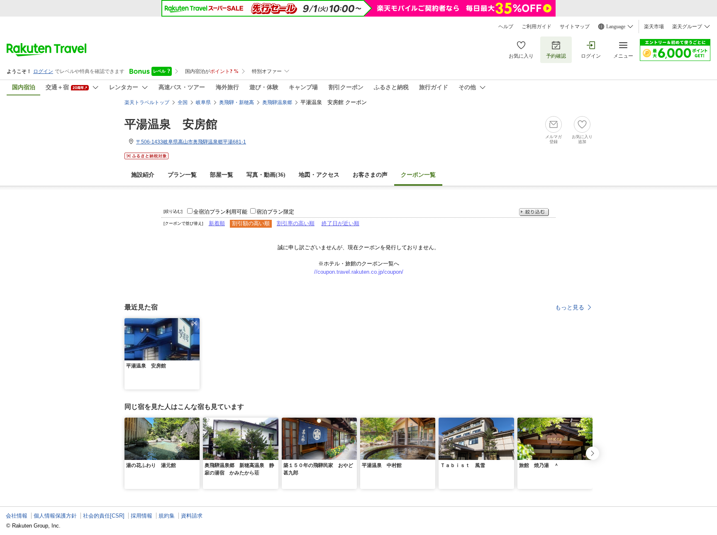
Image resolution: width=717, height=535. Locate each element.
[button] (195, 323)
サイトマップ (575, 26)
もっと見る (569, 307)
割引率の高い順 (296, 223)
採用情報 (141, 516)
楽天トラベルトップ (146, 102)
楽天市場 (654, 26)
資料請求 (191, 516)
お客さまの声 (370, 175)
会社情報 (16, 516)
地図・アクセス (319, 175)
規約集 (167, 516)
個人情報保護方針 (55, 516)
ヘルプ (505, 26)
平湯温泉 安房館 (170, 124)
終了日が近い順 (340, 223)
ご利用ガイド (536, 26)
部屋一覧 (221, 175)
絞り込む (534, 212)
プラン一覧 (182, 175)
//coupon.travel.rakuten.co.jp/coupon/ (358, 272)
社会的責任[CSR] (103, 516)
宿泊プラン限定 (275, 212)
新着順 (217, 223)
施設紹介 (142, 175)
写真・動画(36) (265, 175)
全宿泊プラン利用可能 (220, 212)
